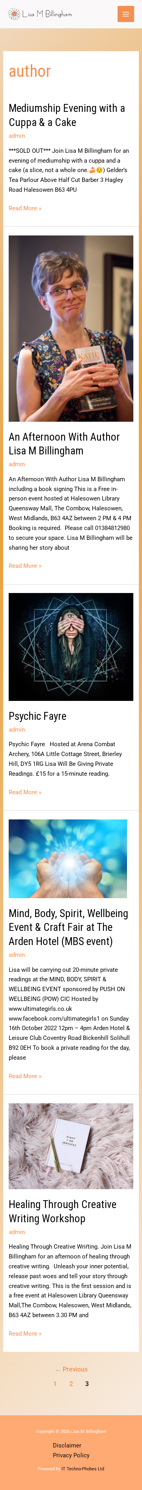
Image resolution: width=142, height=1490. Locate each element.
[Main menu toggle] (126, 14)
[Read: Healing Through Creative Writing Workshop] (71, 1145)
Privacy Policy (71, 1455)
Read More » (25, 208)
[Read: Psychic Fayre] (71, 646)
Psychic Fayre (37, 716)
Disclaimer (67, 1445)
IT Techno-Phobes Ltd (83, 1468)
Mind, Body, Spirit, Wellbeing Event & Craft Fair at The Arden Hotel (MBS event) (68, 927)
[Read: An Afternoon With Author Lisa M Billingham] (71, 328)
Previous (71, 1369)
